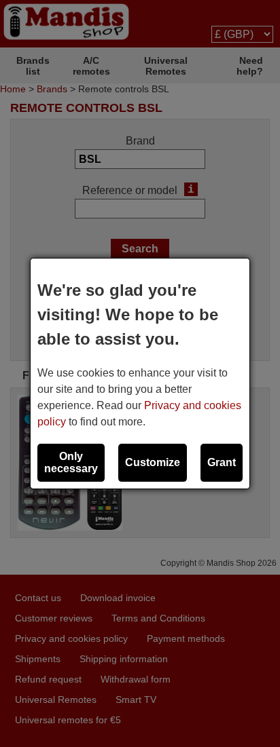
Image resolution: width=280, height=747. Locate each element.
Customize (152, 462)
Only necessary (71, 462)
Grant (221, 462)
